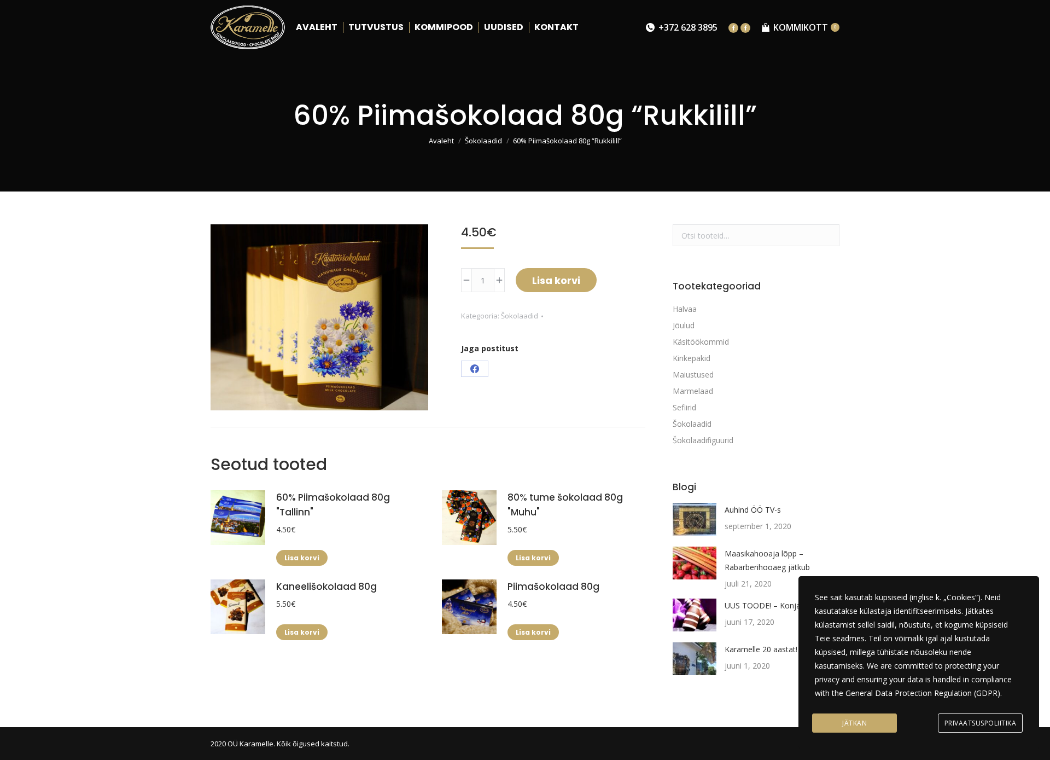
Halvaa (685, 309)
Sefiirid (684, 407)
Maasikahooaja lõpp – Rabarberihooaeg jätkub (767, 560)
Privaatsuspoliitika (980, 723)
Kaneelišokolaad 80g (326, 586)
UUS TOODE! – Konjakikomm (777, 605)
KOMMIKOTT (804, 27)
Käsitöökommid (701, 342)
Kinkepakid (691, 358)
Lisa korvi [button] (301, 557)
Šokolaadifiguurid (703, 440)
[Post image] (694, 519)
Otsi (827, 235)
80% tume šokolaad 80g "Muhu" (565, 505)
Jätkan (854, 723)
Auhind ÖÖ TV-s (753, 509)
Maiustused (693, 374)
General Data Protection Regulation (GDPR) (922, 693)
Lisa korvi (556, 280)
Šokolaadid (519, 316)
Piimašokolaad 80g (553, 586)
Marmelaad (693, 391)
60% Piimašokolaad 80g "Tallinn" (333, 505)
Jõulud (684, 325)
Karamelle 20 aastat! (761, 649)
